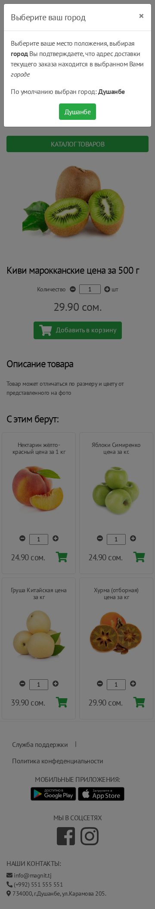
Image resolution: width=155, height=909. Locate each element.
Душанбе (78, 111)
